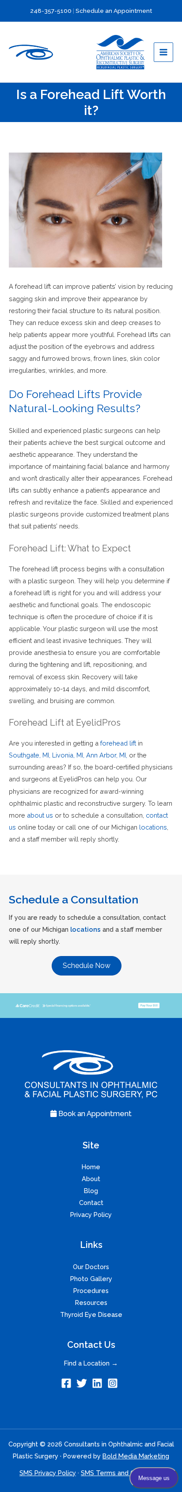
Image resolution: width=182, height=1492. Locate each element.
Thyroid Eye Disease (91, 1314)
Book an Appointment (94, 1113)
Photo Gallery (91, 1278)
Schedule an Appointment (114, 10)
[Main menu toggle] (163, 52)
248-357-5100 (51, 10)
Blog (91, 1190)
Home (91, 1167)
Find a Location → (91, 1363)
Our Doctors (91, 1266)
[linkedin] (99, 1383)
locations (85, 929)
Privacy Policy (91, 1214)
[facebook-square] (68, 1383)
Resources (91, 1302)
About (91, 1178)
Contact (91, 1202)
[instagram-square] (114, 1383)
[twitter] (83, 1383)
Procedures (91, 1290)
